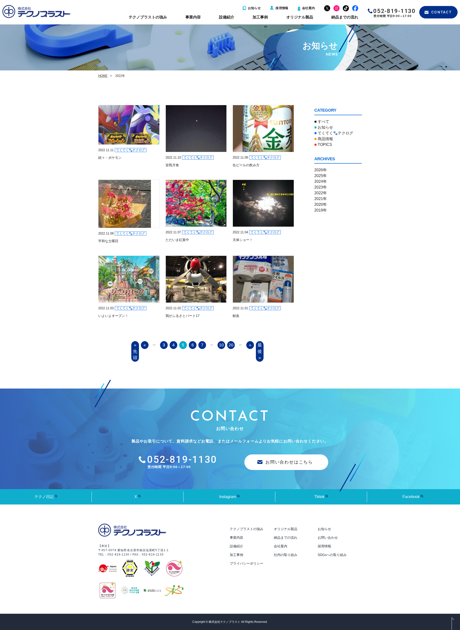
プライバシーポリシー (246, 563)
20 (231, 345)
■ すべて (321, 122)
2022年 (320, 193)
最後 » (260, 351)
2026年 (320, 170)
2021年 (320, 199)
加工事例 (260, 17)
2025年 (320, 176)
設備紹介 (226, 17)
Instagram (227, 497)
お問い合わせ (328, 537)
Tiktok (319, 497)
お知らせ (254, 8)
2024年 (320, 181)
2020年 (320, 204)
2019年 (320, 210)
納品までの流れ (344, 17)
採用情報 (282, 8)
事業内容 (193, 17)
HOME (103, 76)
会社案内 (308, 8)
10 (221, 345)
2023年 (320, 187)
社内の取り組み (285, 555)
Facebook (411, 497)
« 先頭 (135, 351)
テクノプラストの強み (148, 17)
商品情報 (323, 139)
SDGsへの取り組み (332, 555)
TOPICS (323, 145)
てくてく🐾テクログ (333, 133)
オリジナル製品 (299, 17)
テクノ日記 (44, 497)
